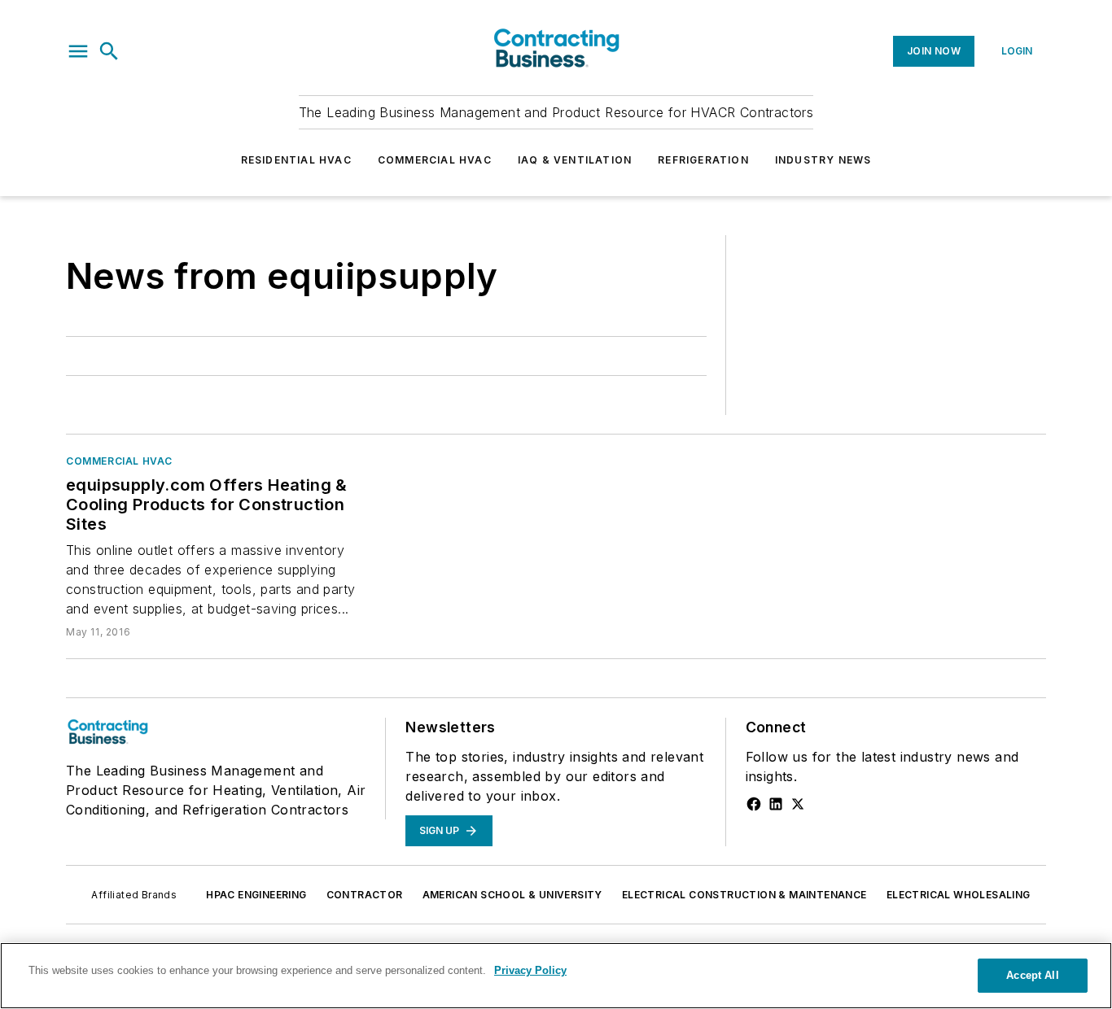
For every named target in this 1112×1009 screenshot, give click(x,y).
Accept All (1032, 975)
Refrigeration (703, 160)
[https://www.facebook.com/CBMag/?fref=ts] (754, 804)
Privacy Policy (530, 970)
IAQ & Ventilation (575, 160)
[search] (109, 51)
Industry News (823, 160)
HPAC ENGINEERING (256, 895)
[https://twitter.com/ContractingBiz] (798, 804)
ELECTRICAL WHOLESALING (959, 895)
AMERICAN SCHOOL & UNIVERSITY (512, 895)
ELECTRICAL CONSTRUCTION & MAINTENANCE (744, 895)
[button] (78, 51)
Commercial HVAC (435, 160)
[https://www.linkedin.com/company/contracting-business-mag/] (776, 804)
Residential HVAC (296, 160)
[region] (556, 975)
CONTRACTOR (364, 895)
